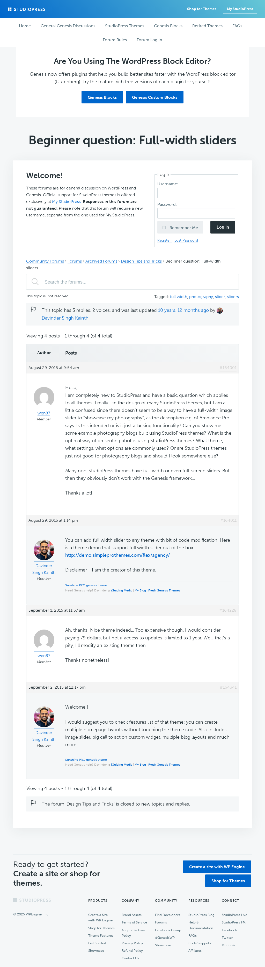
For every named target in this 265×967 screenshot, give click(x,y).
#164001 (228, 367)
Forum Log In (149, 39)
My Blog (140, 590)
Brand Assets (132, 915)
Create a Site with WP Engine (100, 917)
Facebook (229, 930)
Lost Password (186, 240)
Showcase (96, 950)
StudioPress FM (234, 922)
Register (164, 240)
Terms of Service (134, 922)
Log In (223, 227)
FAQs (192, 935)
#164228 (228, 610)
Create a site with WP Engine (217, 866)
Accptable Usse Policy (133, 932)
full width (178, 296)
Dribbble (228, 945)
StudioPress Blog (201, 915)
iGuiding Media (121, 590)
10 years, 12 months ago (183, 310)
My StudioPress (240, 9)
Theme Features (100, 935)
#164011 (228, 520)
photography (201, 296)
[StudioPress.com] (27, 9)
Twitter (227, 938)
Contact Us (130, 958)
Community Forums (45, 261)
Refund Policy (132, 950)
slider (220, 296)
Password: (167, 204)
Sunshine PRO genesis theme (86, 585)
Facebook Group (168, 930)
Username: (168, 183)
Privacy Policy (132, 943)
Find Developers (167, 915)
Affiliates (195, 950)
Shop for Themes (228, 880)
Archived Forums (101, 261)
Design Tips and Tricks (141, 261)
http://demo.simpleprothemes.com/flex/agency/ (117, 555)
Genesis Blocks (102, 97)
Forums (75, 261)
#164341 (228, 687)
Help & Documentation (200, 925)
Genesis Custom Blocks (154, 97)
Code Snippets (199, 943)
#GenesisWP (165, 938)
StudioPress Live (234, 915)
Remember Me (183, 227)
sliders (233, 296)
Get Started (97, 943)
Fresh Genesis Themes (164, 590)
